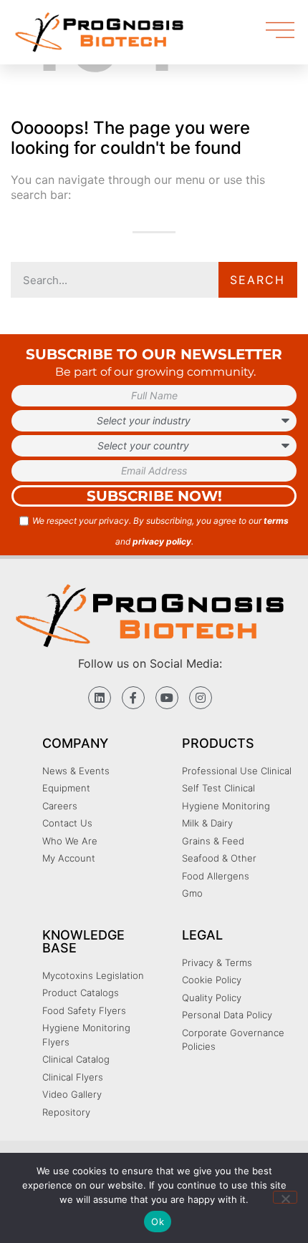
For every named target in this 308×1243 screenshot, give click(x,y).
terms (276, 520)
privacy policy (162, 541)
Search (257, 280)
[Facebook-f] (133, 697)
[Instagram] (200, 697)
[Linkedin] (99, 697)
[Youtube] (166, 697)
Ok (157, 1221)
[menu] (280, 30)
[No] (285, 1197)
